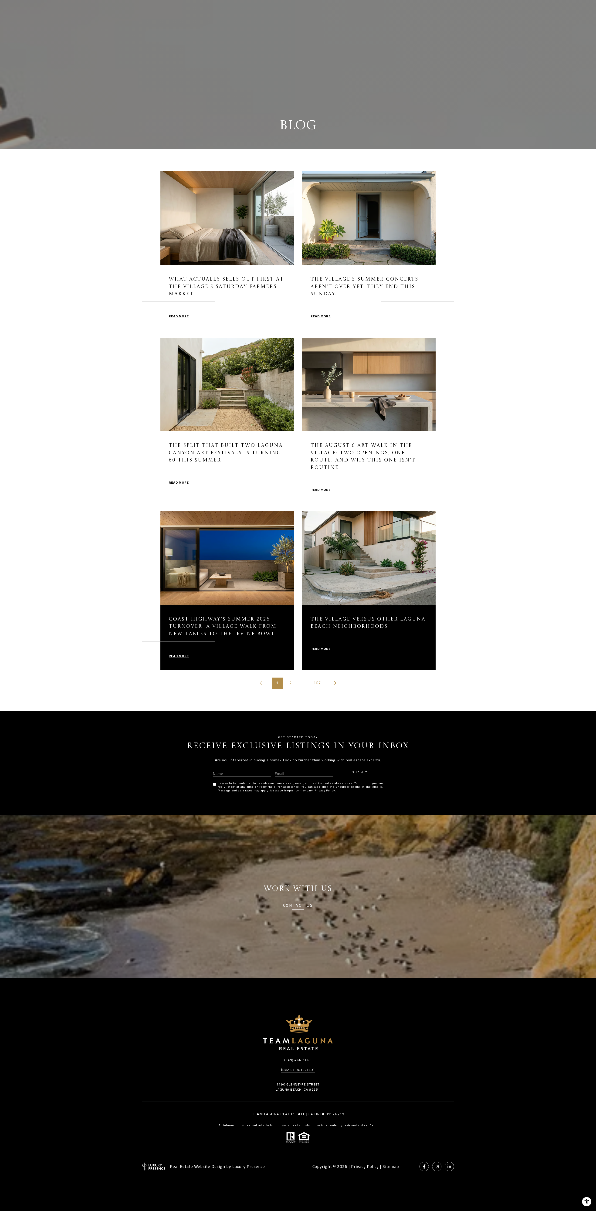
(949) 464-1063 (298, 1060)
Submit (360, 773)
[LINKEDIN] (449, 1166)
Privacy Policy (325, 790)
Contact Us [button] (298, 906)
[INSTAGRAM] (436, 1166)
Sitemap (391, 1166)
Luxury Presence (248, 1166)
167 (317, 683)
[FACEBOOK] (424, 1166)
